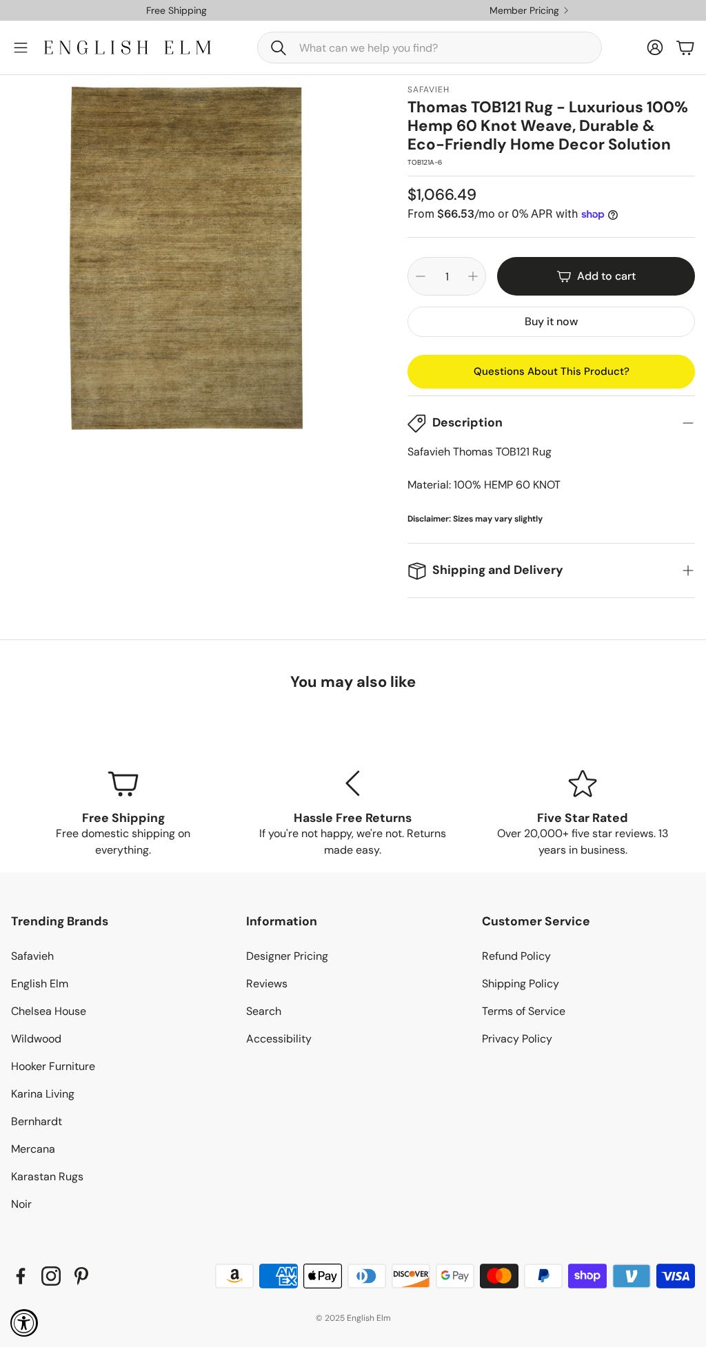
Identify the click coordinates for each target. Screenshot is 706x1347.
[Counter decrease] (420, 276)
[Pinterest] (81, 1276)
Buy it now (551, 321)
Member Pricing (524, 10)
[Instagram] (51, 1276)
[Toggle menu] (20, 47)
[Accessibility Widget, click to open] (24, 1323)
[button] (429, 47)
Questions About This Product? (551, 371)
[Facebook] (20, 1276)
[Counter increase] (473, 276)
